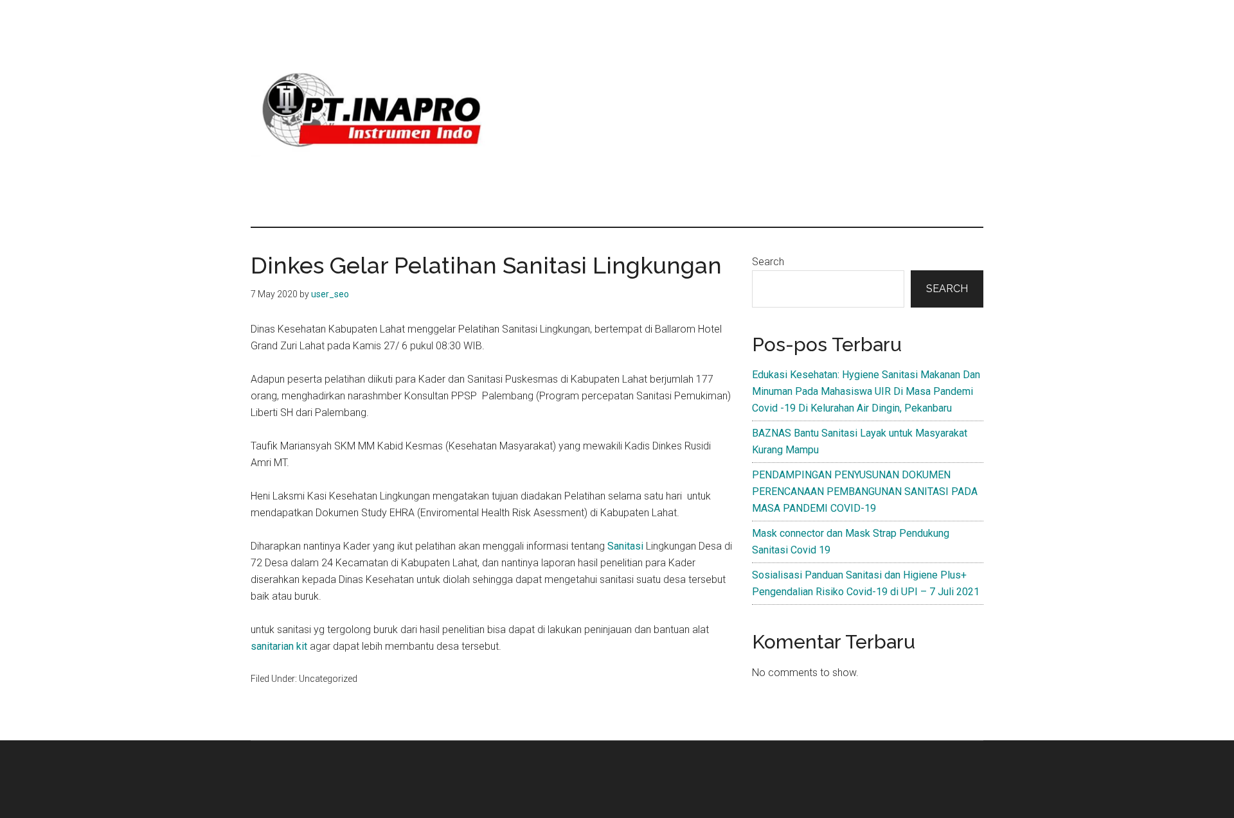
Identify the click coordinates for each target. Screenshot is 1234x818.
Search (768, 262)
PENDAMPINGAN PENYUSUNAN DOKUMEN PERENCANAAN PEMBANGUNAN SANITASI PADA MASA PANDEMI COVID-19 (865, 491)
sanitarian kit (279, 646)
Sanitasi (625, 546)
